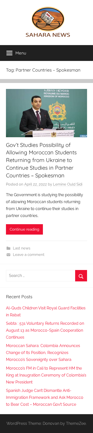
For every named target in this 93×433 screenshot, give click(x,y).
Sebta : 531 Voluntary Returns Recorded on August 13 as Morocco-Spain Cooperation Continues (45, 330)
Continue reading (24, 229)
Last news (21, 248)
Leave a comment (28, 254)
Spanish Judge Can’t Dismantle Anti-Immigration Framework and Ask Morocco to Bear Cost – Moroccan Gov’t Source (44, 397)
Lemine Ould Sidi (67, 184)
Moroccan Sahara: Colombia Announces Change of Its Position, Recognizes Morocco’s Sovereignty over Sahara (43, 352)
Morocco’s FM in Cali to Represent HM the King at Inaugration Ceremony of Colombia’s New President (46, 375)
